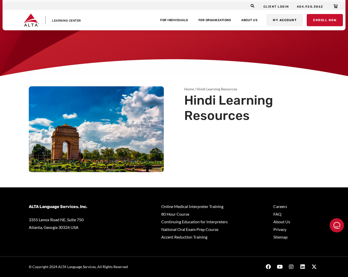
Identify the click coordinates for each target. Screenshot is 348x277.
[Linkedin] (303, 267)
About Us (249, 20)
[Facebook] (268, 267)
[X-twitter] (314, 267)
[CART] (336, 6)
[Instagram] (291, 267)
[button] (252, 6)
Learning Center (66, 20)
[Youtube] (280, 267)
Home (189, 89)
